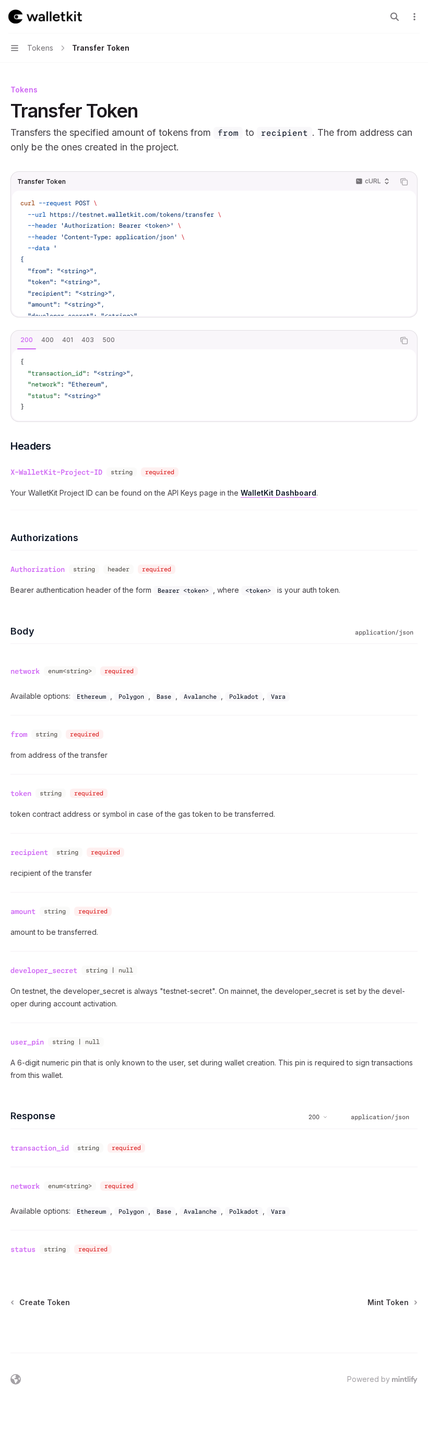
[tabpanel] (214, 384)
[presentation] (214, 253)
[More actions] (414, 16)
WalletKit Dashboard (278, 492)
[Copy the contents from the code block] (404, 182)
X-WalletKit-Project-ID (56, 472)
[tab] (26, 340)
